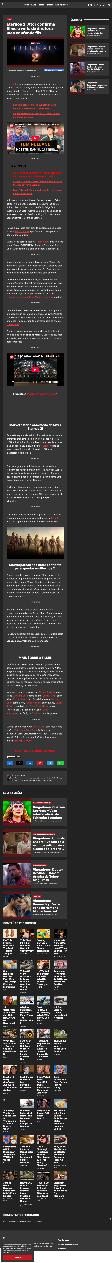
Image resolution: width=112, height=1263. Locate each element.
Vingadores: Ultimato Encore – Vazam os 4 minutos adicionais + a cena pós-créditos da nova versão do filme (49, 847)
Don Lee (36, 713)
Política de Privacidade (68, 1244)
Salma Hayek (49, 695)
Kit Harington (19, 699)
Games (50, 5)
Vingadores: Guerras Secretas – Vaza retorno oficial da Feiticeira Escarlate (49, 812)
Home (26, 5)
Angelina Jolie (20, 695)
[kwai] (103, 5)
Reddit (54, 518)
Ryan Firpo (31, 730)
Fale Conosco (61, 5)
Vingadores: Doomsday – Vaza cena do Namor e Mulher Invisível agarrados (46, 908)
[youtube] (91, 5)
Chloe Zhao (38, 726)
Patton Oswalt (22, 231)
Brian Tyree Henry (39, 706)
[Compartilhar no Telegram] (50, 763)
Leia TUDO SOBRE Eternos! (35, 751)
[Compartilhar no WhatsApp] (60, 763)
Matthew (18, 730)
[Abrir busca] (109, 5)
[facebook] (88, 5)
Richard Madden (47, 692)
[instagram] (94, 5)
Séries (41, 5)
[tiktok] (100, 5)
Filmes (33, 5)
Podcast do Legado (41, 394)
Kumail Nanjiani (33, 702)
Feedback (62, 1248)
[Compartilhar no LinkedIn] (29, 763)
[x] (97, 5)
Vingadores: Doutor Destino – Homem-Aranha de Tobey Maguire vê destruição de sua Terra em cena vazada (48, 880)
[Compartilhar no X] (19, 763)
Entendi (17, 1258)
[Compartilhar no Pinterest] (40, 763)
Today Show (42, 241)
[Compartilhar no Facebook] (10, 763)
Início (9, 19)
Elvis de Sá (20, 776)
